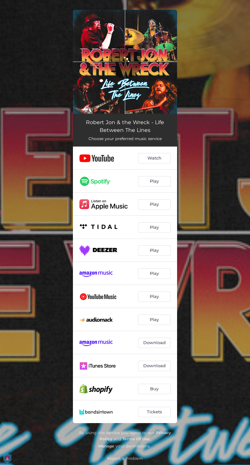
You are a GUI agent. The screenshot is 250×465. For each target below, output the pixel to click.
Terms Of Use (136, 438)
